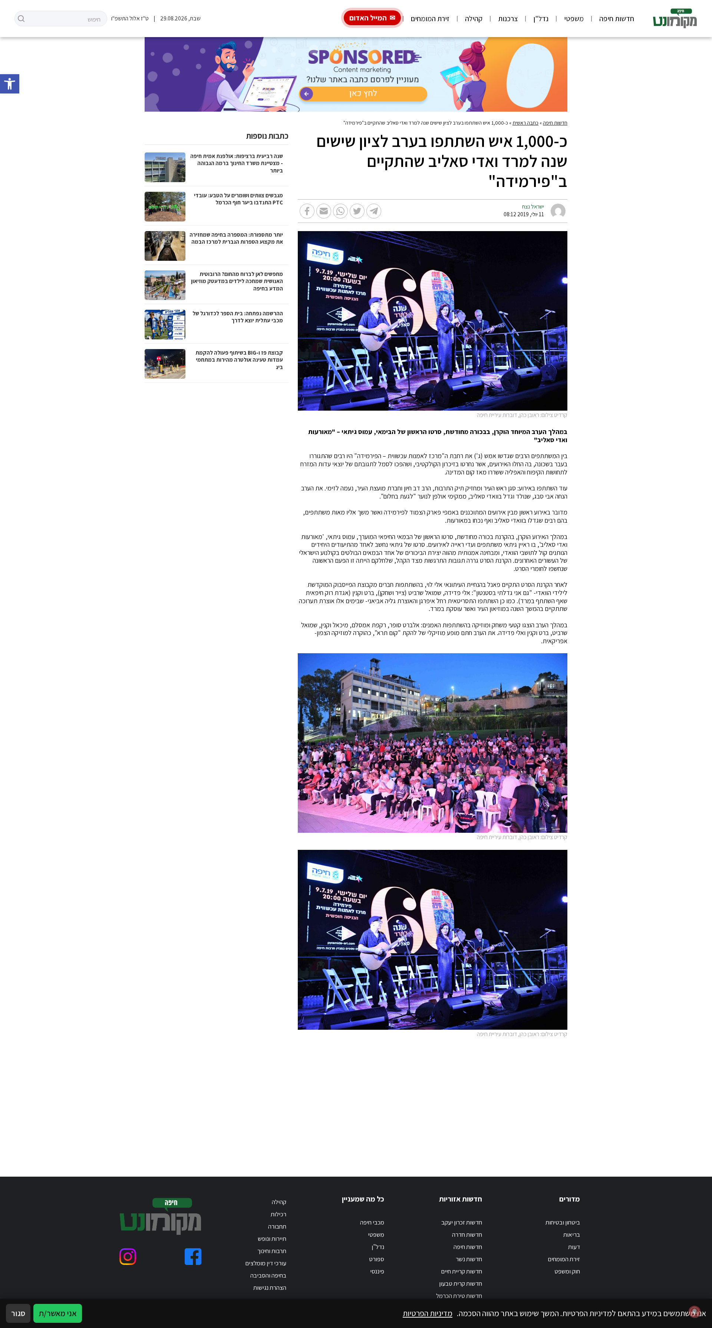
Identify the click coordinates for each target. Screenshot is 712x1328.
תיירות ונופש (272, 1239)
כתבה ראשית (525, 122)
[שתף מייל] (323, 211)
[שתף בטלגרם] (373, 211)
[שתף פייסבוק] (307, 211)
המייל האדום (368, 18)
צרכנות (508, 18)
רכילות (278, 1214)
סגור (18, 1313)
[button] (9, 83)
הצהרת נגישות (269, 1287)
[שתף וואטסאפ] (340, 211)
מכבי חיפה (372, 1222)
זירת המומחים (430, 18)
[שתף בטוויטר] (357, 211)
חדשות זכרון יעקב (461, 1222)
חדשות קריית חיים (461, 1271)
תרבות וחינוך (271, 1251)
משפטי (574, 18)
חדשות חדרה (467, 1234)
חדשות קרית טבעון (460, 1283)
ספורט (376, 1259)
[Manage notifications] (695, 1312)
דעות (574, 1247)
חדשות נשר (469, 1259)
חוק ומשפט (567, 1271)
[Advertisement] (356, 1099)
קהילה (473, 18)
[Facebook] (193, 1256)
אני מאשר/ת (58, 1313)
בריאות (571, 1234)
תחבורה (277, 1226)
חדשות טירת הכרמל (459, 1296)
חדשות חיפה (616, 18)
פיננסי (377, 1271)
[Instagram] (128, 1256)
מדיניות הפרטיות (427, 1313)
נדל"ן (540, 18)
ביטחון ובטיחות (562, 1222)
